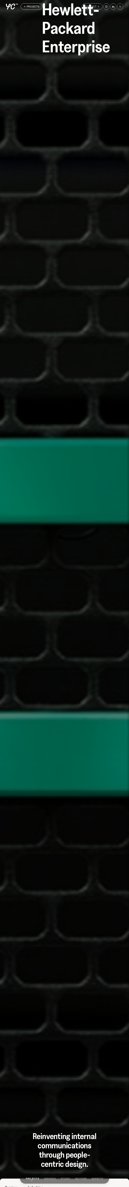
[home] (12, 7)
